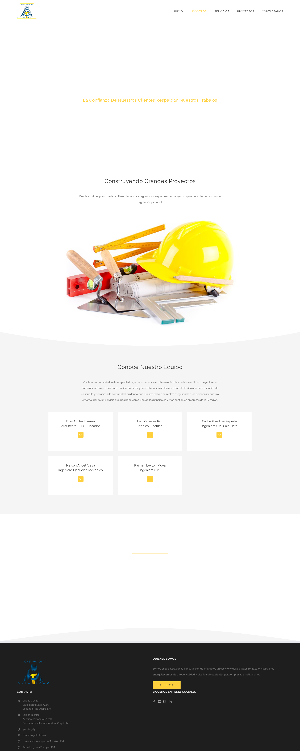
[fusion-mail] (81, 435)
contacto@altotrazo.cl (35, 735)
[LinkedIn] (170, 701)
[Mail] (159, 701)
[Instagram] (164, 701)
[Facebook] (154, 701)
